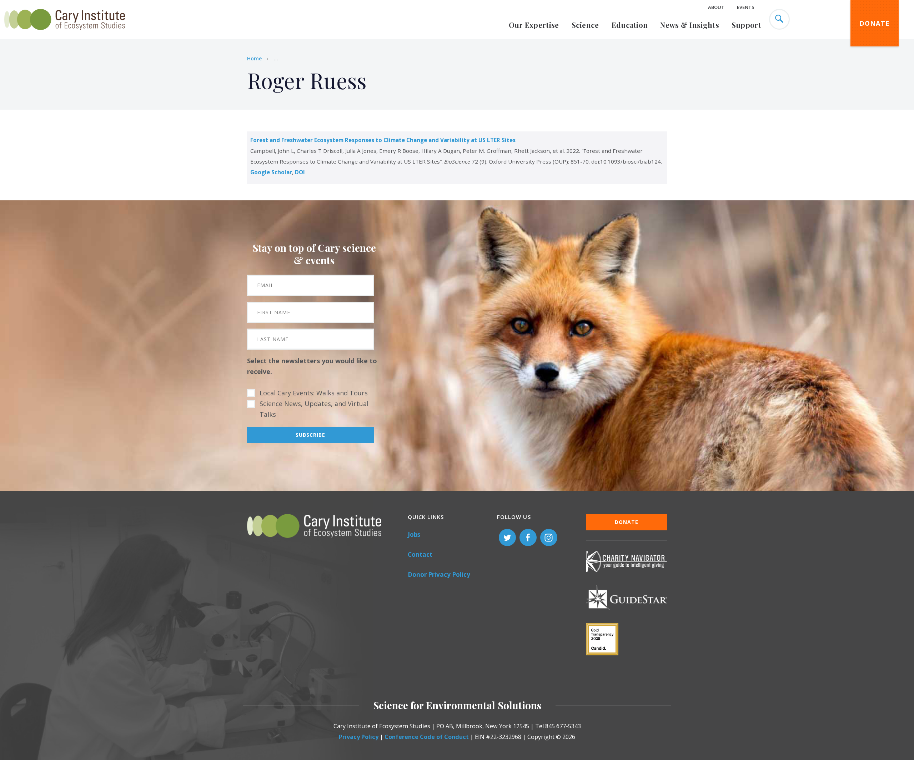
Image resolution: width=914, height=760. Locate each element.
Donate (874, 23)
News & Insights (689, 25)
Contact (420, 554)
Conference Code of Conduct (427, 737)
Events (745, 7)
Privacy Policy (358, 737)
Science (585, 25)
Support (746, 25)
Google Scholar (271, 172)
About (716, 7)
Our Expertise (534, 25)
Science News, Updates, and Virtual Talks (314, 409)
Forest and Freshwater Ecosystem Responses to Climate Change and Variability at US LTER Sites (383, 140)
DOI (300, 172)
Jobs (414, 534)
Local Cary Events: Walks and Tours (314, 393)
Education (630, 25)
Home (254, 58)
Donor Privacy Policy (439, 574)
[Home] (64, 34)
